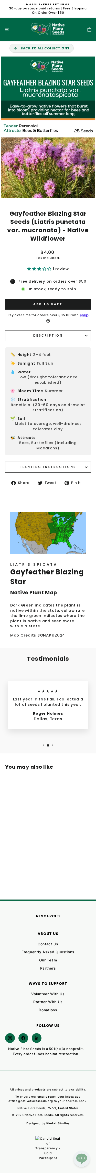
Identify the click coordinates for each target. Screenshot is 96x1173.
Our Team (48, 960)
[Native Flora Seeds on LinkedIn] (36, 1038)
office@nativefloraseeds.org (30, 1101)
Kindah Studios (58, 1123)
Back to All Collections (44, 48)
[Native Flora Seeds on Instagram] (10, 1038)
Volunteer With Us (48, 994)
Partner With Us (48, 1002)
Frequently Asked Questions (48, 952)
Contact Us (48, 944)
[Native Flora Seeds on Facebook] (23, 1038)
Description (48, 336)
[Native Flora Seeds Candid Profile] (48, 1149)
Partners (48, 968)
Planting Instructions (48, 467)
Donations (48, 1010)
